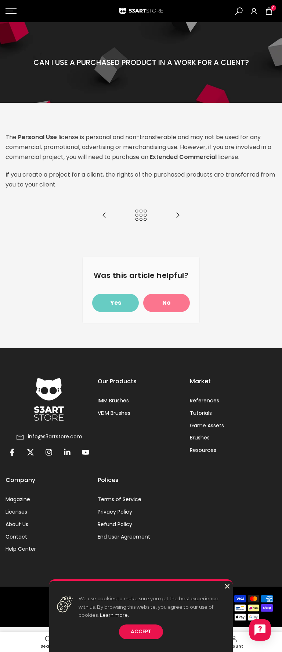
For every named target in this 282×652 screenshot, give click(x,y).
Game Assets (207, 425)
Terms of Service (119, 499)
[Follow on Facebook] (12, 452)
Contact (16, 536)
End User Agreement (124, 536)
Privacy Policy (115, 511)
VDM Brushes (114, 413)
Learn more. (114, 615)
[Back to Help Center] (141, 216)
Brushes (200, 437)
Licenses (16, 511)
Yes (115, 302)
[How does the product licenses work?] (104, 216)
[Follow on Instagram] (49, 452)
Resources (203, 450)
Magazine (18, 499)
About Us (17, 524)
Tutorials (201, 413)
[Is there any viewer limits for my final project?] (177, 216)
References (204, 400)
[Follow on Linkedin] (67, 452)
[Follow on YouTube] (85, 452)
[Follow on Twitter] (30, 452)
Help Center (21, 549)
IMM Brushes (113, 400)
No (166, 302)
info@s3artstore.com (55, 436)
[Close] (227, 586)
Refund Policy (115, 524)
